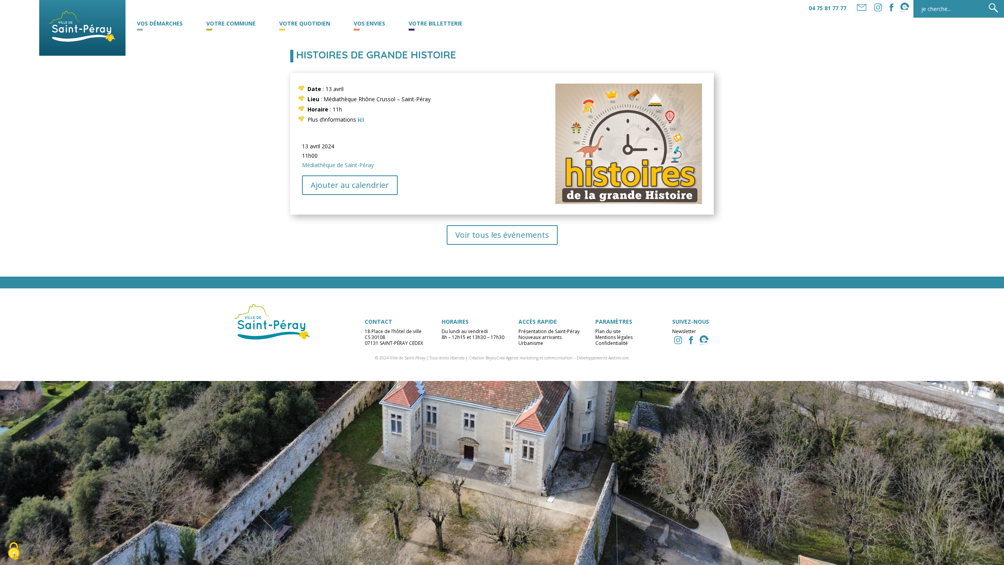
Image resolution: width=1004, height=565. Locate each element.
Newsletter (684, 331)
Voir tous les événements (502, 235)
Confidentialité (611, 343)
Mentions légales (614, 337)
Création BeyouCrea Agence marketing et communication (521, 358)
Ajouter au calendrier (350, 185)
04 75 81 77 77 (827, 8)
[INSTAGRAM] (678, 340)
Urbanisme (530, 343)
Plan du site (608, 331)
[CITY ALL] (905, 7)
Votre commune (231, 24)
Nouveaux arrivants (540, 337)
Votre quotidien (304, 24)
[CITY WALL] (704, 340)
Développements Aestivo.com (603, 358)
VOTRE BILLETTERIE (435, 24)
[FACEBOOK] (891, 7)
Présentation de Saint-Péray (549, 331)
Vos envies (369, 24)
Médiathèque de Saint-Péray (338, 165)
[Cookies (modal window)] (13, 551)
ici (361, 119)
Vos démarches (160, 24)
